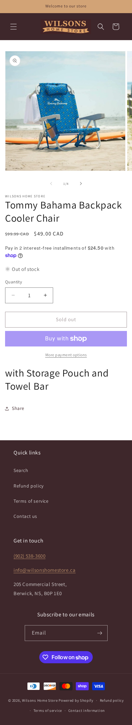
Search (21, 470)
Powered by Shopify (76, 700)
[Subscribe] (99, 633)
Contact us (25, 516)
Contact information (86, 710)
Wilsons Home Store (40, 700)
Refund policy (29, 486)
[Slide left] (51, 183)
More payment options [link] (66, 354)
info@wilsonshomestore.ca (44, 570)
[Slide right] (80, 183)
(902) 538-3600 (29, 556)
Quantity (13, 282)
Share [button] (18, 408)
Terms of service (31, 501)
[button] (13, 26)
